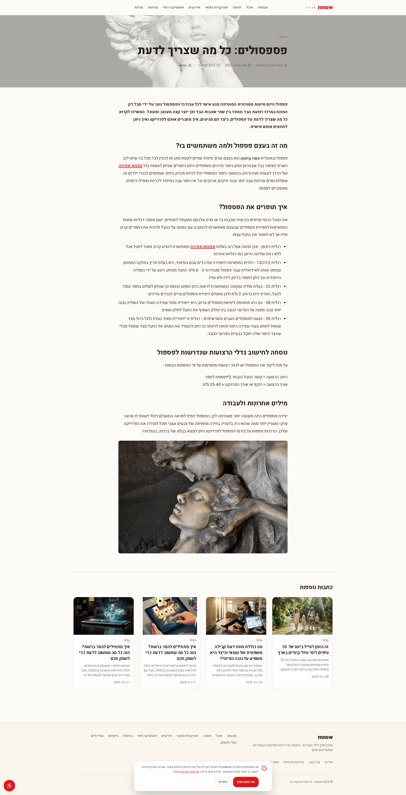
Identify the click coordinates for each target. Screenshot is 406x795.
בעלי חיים (97, 736)
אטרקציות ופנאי (216, 7)
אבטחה (263, 7)
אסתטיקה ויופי (173, 7)
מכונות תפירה (202, 247)
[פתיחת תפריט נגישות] (9, 785)
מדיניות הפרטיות (189, 772)
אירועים (194, 7)
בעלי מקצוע (228, 742)
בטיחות (153, 7)
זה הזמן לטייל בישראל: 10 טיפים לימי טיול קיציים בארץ (303, 650)
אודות (138, 7)
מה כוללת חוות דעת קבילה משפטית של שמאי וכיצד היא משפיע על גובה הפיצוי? (236, 653)
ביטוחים (113, 736)
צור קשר (314, 762)
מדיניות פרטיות (293, 762)
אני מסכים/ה (246, 781)
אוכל (249, 7)
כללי (283, 37)
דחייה (223, 781)
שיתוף (183, 65)
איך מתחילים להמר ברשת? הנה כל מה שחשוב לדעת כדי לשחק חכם (170, 653)
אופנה (237, 7)
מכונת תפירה (130, 166)
